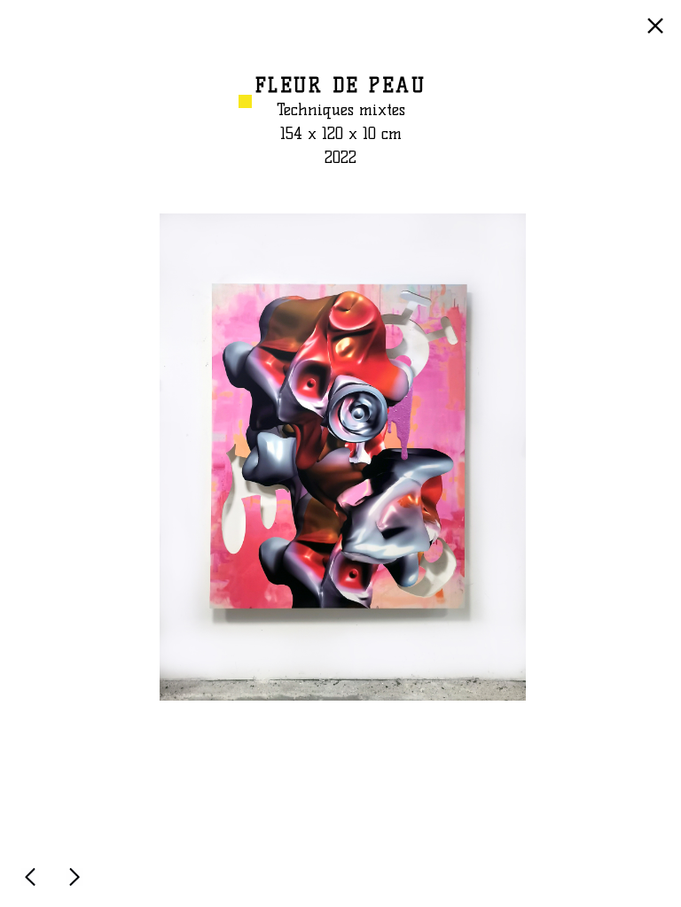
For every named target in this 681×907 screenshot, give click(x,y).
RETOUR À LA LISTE (658, 34)
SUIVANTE (78, 884)
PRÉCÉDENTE (33, 884)
